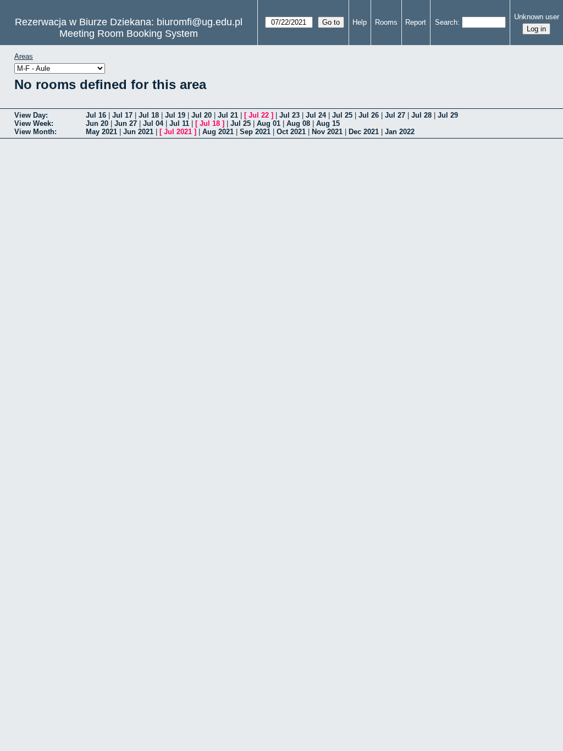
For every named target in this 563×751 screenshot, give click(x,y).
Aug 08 (298, 123)
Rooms (386, 22)
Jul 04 (153, 123)
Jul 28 (421, 115)
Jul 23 (289, 115)
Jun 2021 (138, 132)
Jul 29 (448, 115)
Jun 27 (125, 123)
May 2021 (101, 132)
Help (359, 22)
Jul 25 (342, 115)
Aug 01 (268, 123)
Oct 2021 (291, 132)
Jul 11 (179, 123)
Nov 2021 (327, 132)
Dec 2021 (364, 132)
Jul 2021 (178, 132)
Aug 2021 (218, 132)
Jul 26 (368, 115)
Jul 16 (96, 115)
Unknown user (536, 17)
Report (415, 22)
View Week (32, 123)
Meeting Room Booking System (128, 33)
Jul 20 (201, 115)
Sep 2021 (255, 132)
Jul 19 (175, 115)
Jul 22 (259, 115)
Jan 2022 (400, 132)
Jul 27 (395, 115)
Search (446, 22)
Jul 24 (316, 115)
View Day (30, 115)
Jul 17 (122, 115)
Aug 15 (328, 123)
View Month (34, 132)
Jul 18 (149, 115)
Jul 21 (228, 115)
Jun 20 (97, 123)
